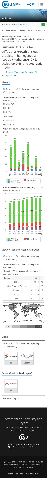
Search (27, 362)
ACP (30, 4)
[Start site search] (43, 24)
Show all (9, 89)
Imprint (19, 474)
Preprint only (11, 92)
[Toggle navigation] (41, 4)
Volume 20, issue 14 (19, 24)
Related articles (34, 31)
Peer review (11, 31)
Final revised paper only (29, 89)
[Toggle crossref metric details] (11, 356)
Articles (5, 24)
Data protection (31, 474)
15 (11, 362)
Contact (10, 474)
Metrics (22, 31)
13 (11, 390)
